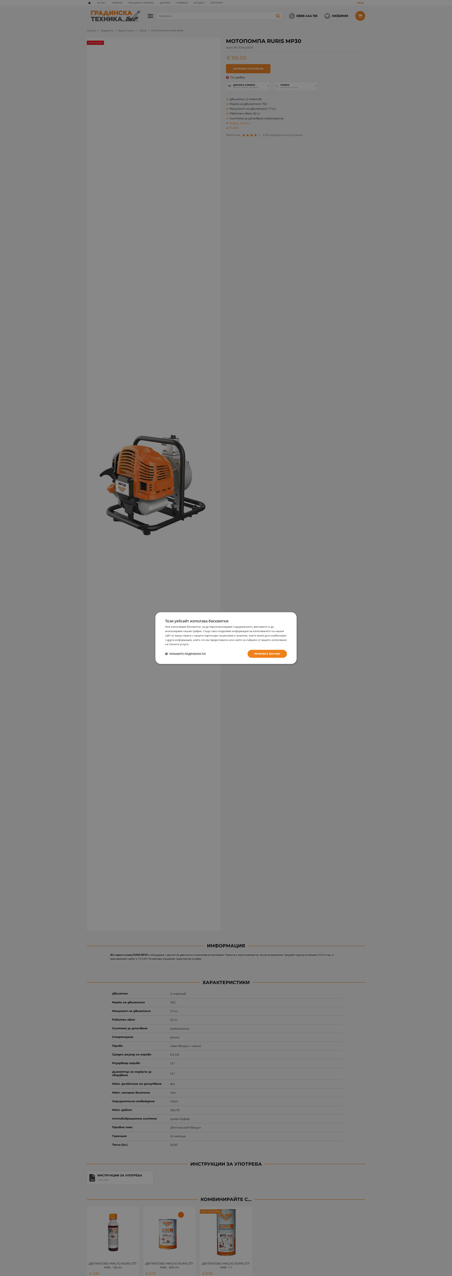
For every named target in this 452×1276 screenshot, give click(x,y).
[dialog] (226, 638)
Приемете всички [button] (267, 653)
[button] (185, 654)
